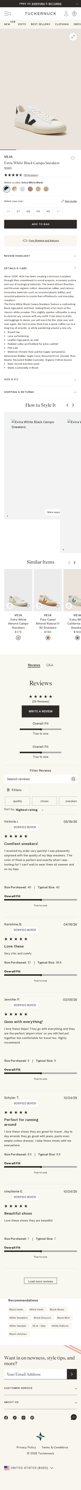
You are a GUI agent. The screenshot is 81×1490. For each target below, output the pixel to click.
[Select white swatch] (48, 638)
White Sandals (17, 1325)
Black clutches (18, 1333)
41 (58, 211)
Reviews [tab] (34, 665)
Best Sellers (40, 24)
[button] (74, 156)
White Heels (36, 1309)
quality (17, 801)
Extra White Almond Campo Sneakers (18, 623)
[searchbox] (37, 779)
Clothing (62, 24)
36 (8, 211)
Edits (22, 24)
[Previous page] (67, 405)
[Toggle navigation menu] (7, 14)
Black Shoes (57, 1309)
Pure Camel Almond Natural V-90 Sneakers (48, 623)
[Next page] (73, 405)
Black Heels (16, 1309)
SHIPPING (38, 3)
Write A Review (41, 711)
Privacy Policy (26, 1447)
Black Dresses (42, 1317)
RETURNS (55, 3)
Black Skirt (63, 1317)
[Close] (77, 3)
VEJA (8, 157)
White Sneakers (18, 1317)
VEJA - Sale (38, 1325)
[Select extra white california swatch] (77, 638)
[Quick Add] (10, 606)
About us (11, 1402)
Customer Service (18, 1388)
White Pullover (60, 1325)
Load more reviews (40, 1281)
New (7, 24)
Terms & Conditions (55, 1447)
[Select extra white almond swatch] (18, 638)
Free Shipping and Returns (44, 240)
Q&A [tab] (49, 665)
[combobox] (40, 810)
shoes (44, 801)
